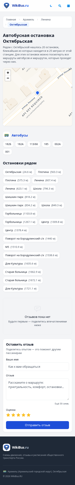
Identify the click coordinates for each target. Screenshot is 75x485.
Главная (11, 19)
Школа (43, 188)
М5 (14, 247)
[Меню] (68, 5)
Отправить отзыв (37, 425)
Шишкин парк (20, 197)
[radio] (8, 415)
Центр (52, 222)
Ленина (46, 19)
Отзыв (10, 375)
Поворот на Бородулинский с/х (30, 238)
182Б (8, 144)
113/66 (34, 144)
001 (7, 151)
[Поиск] (59, 5)
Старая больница (23, 272)
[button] (37, 93)
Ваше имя (12, 359)
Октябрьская (18, 172)
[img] (37, 97)
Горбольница (20, 213)
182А (20, 144)
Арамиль (28, 19)
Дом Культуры (20, 263)
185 (46, 144)
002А (58, 144)
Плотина (49, 172)
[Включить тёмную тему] (51, 5)
